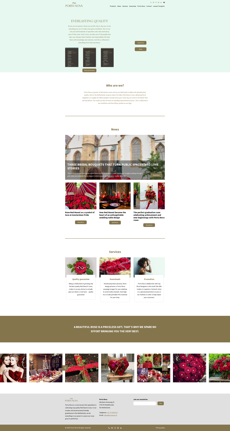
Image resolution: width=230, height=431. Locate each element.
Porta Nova (141, 6)
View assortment (89, 70)
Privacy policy (160, 428)
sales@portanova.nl (110, 415)
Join (160, 403)
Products (113, 6)
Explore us (140, 43)
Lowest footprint (159, 6)
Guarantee (132, 6)
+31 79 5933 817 (112, 413)
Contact (149, 6)
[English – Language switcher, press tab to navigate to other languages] (164, 2)
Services (125, 6)
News (119, 6)
